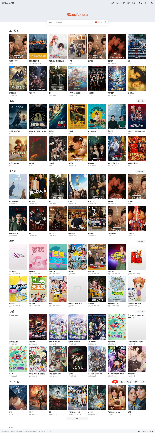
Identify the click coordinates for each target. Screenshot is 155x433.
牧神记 (31, 412)
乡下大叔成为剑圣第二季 (95, 374)
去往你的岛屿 (92, 131)
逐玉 (10, 412)
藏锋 (50, 93)
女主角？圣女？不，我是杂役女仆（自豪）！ (38, 374)
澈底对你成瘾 (131, 374)
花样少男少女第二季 (74, 342)
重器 (129, 61)
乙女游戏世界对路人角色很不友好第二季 (137, 342)
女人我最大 (12, 271)
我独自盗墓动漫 (13, 342)
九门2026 (32, 93)
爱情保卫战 (32, 271)
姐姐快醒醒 (91, 303)
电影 (117, 3)
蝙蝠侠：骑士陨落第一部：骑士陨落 (38, 131)
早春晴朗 (110, 61)
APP (142, 3)
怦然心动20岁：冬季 (74, 412)
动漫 (133, 3)
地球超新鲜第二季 (113, 303)
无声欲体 (31, 163)
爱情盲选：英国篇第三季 (75, 303)
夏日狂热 (110, 131)
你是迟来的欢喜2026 (114, 412)
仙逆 (50, 412)
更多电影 (140, 101)
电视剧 (123, 3)
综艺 (128, 3)
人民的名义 (91, 93)
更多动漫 (140, 311)
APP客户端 (148, 431)
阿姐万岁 (130, 271)
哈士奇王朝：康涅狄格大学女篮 (136, 131)
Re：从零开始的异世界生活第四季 (117, 374)
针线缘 (70, 201)
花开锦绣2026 (13, 61)
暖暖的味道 (91, 271)
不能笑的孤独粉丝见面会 (134, 303)
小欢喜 (70, 61)
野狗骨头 (130, 412)
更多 (77, 418)
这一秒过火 (131, 93)
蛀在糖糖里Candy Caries (115, 342)
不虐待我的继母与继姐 (55, 374)
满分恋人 (70, 163)
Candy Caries (13, 374)
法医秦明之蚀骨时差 (113, 163)
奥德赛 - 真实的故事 (15, 131)
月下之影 (51, 233)
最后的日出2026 (14, 163)
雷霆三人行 (32, 342)
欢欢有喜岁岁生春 (133, 163)
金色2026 (91, 201)
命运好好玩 (111, 271)
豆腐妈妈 (90, 233)
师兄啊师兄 (111, 93)
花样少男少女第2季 (54, 342)
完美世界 (90, 412)
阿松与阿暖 (71, 233)
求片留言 (141, 431)
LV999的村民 (92, 342)
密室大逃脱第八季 (34, 61)
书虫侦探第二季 (13, 233)
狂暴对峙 (70, 131)
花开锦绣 (90, 61)
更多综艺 (140, 241)
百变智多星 (52, 271)
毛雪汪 (50, 303)
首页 (112, 3)
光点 (30, 233)
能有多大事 (32, 201)
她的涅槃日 (91, 163)
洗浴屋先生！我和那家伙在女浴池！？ (58, 61)
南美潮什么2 (72, 271)
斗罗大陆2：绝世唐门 (74, 93)
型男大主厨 (32, 303)
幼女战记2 (71, 374)
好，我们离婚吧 (13, 201)
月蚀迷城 (51, 163)
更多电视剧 (140, 171)
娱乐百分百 (12, 303)
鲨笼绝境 (51, 131)
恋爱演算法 (131, 233)
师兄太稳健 (12, 93)
